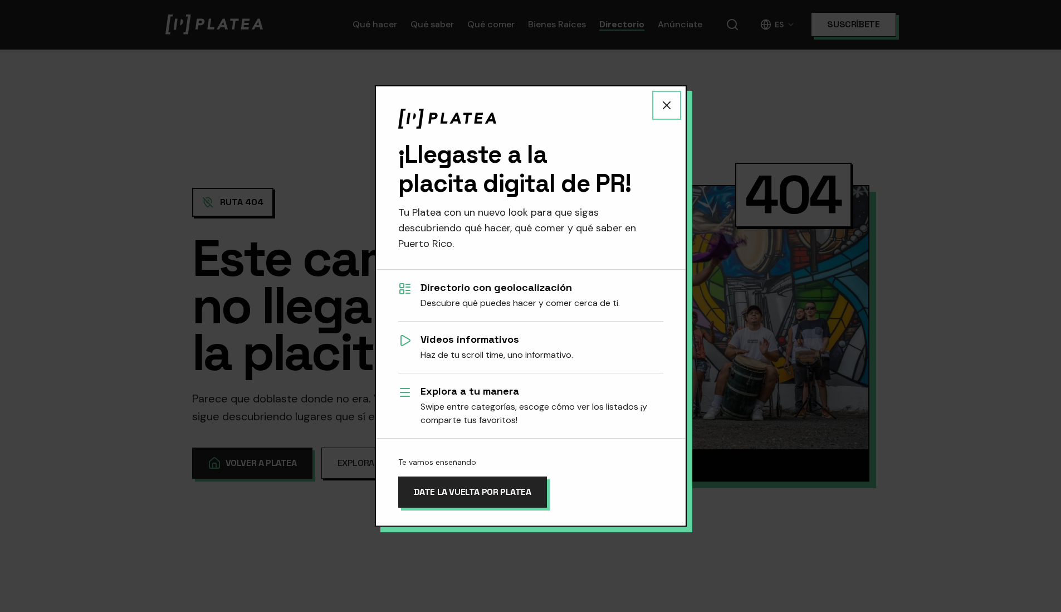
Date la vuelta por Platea (472, 492)
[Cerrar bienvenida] (666, 105)
